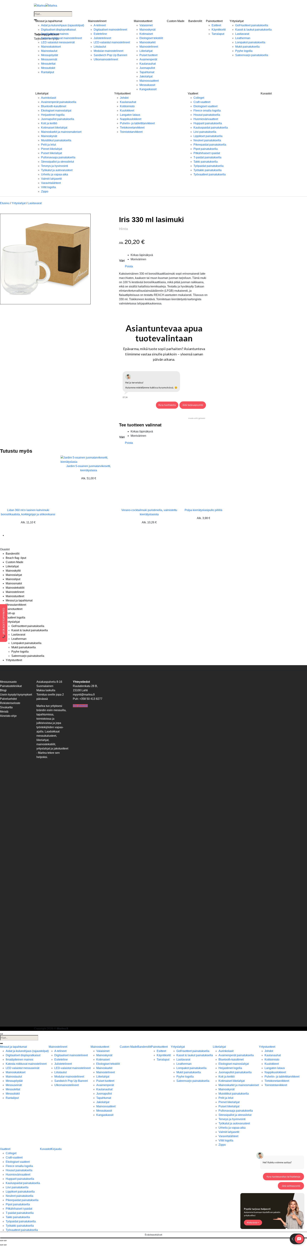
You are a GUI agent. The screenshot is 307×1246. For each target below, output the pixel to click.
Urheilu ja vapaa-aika (54, 174)
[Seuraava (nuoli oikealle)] (5, 1244)
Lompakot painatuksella (250, 42)
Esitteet (216, 25)
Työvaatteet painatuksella (209, 174)
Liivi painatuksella (204, 131)
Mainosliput (13, 579)
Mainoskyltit (13, 570)
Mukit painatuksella (247, 46)
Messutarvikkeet (16, 604)
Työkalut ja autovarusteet (56, 170)
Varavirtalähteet (51, 182)
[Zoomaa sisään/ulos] (5, 1240)
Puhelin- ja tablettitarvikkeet (137, 123)
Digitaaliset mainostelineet (110, 29)
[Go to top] (1, 1033)
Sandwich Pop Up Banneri (110, 55)
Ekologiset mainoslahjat (56, 110)
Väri (122, 260)
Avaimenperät (148, 59)
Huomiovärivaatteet (205, 119)
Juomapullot (147, 67)
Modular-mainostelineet (108, 50)
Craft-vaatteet (201, 101)
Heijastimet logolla (52, 114)
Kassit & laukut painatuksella (253, 29)
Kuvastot (266, 93)
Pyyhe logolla (243, 50)
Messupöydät (49, 55)
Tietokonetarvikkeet (132, 127)
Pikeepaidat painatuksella (209, 144)
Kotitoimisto (127, 106)
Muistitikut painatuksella (56, 140)
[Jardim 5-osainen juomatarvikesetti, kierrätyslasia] (89, 459)
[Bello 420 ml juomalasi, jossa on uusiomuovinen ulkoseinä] (14, 535)
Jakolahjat (145, 76)
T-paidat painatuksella (207, 157)
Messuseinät (49, 59)
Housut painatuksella (206, 114)
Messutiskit (48, 67)
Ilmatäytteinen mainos (55, 33)
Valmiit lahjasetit (51, 178)
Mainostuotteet (143, 21)
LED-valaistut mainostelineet (112, 42)
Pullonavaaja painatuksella (58, 157)
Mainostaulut (49, 50)
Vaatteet (193, 93)
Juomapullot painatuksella (57, 119)
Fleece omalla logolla (207, 110)
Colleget (198, 97)
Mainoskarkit (147, 42)
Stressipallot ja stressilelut (57, 161)
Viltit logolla (48, 187)
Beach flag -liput (16, 557)
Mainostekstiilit (15, 587)
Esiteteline (100, 33)
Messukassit (147, 84)
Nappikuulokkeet (130, 119)
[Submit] (1, 1043)
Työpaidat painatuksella (208, 165)
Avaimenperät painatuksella (58, 101)
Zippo (44, 191)
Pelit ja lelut (48, 144)
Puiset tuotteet (148, 55)
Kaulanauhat (147, 63)
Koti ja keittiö (49, 123)
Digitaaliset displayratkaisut (58, 29)
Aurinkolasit (48, 97)
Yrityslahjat (237, 21)
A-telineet (100, 25)
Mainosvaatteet (149, 80)
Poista (129, 266)
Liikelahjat (145, 50)
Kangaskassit (148, 89)
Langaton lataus (130, 114)
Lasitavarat (242, 33)
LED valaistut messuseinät (58, 42)
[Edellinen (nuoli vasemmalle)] (1, 1244)
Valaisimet (146, 25)
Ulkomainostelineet (106, 59)
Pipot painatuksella (205, 148)
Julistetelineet (102, 38)
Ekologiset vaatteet (205, 106)
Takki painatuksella (205, 161)
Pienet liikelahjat (51, 148)
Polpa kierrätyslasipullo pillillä (203, 510)
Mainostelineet (97, 21)
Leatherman (242, 38)
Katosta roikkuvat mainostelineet (61, 38)
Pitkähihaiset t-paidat (206, 153)
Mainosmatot (14, 583)
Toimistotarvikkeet (131, 131)
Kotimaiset (146, 33)
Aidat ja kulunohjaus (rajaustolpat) (62, 25)
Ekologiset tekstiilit (151, 38)
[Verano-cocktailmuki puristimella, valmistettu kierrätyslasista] (143, 481)
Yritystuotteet (122, 93)
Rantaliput (47, 72)
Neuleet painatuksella (207, 140)
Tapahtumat (146, 72)
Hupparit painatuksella (207, 123)
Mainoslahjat (14, 574)
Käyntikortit (219, 29)
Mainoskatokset (51, 46)
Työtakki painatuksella (207, 170)
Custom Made (175, 21)
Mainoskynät (147, 29)
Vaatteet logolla (15, 617)
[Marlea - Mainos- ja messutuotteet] (45, 5)
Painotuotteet (214, 21)
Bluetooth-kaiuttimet (53, 106)
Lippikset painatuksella (207, 136)
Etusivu (4, 203)
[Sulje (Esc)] (1, 1240)
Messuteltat (48, 63)
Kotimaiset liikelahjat (54, 127)
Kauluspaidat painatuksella (210, 127)
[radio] (142, 255)
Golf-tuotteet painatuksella (251, 25)
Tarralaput (218, 33)
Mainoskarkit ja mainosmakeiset (61, 131)
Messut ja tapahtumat (48, 21)
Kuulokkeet (127, 110)
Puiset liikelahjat (51, 153)
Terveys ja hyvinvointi (54, 165)
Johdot (124, 97)
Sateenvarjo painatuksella (251, 55)
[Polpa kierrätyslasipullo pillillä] (203, 481)
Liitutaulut (100, 46)
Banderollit (195, 21)
